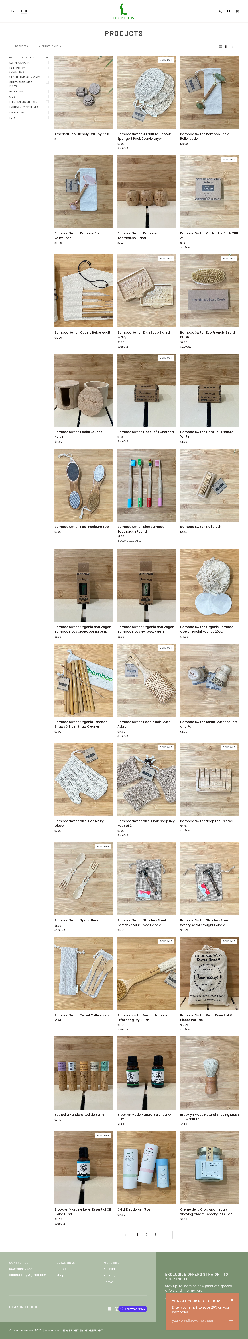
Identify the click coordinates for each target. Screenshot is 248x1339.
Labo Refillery (23, 1330)
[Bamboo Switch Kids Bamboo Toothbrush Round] (146, 485)
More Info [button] (112, 1263)
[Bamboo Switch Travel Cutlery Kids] (83, 973)
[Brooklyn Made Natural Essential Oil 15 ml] (146, 1073)
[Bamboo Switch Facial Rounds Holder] (83, 390)
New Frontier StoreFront (82, 1330)
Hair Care (16, 91)
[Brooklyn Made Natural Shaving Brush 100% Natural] (209, 1073)
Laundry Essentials (23, 107)
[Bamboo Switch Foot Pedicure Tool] (83, 485)
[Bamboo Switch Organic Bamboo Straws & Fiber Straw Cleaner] (83, 680)
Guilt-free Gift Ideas (20, 84)
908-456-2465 (20, 1269)
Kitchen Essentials (23, 102)
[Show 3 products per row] (226, 46)
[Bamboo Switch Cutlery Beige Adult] (83, 290)
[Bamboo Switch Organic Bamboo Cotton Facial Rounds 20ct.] (209, 585)
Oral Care (17, 112)
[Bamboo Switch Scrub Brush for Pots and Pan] (209, 680)
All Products (19, 63)
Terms (109, 1282)
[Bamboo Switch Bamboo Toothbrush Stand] (146, 191)
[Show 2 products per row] (220, 46)
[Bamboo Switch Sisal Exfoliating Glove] (83, 779)
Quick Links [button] (65, 1263)
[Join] (228, 1321)
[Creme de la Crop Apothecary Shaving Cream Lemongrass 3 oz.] (209, 1167)
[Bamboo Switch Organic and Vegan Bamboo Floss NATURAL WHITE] (146, 585)
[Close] (233, 1298)
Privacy (109, 1275)
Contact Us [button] (19, 1263)
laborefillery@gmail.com (28, 1275)
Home (61, 1269)
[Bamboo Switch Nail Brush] (209, 485)
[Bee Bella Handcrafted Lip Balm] (83, 1073)
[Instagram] (116, 1309)
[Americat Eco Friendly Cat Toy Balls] (83, 92)
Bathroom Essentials (17, 70)
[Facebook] (109, 1309)
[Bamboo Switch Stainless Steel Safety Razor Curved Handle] (146, 878)
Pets (12, 118)
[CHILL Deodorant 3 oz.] (146, 1167)
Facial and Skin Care (24, 77)
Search (109, 1269)
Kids (12, 96)
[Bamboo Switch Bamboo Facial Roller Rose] (83, 191)
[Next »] (168, 1235)
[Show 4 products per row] (234, 46)
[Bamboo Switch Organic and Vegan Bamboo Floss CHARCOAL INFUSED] (83, 585)
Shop (60, 1275)
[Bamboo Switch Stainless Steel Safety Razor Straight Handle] (209, 878)
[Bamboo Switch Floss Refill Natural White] (209, 390)
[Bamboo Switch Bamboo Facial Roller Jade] (209, 92)
